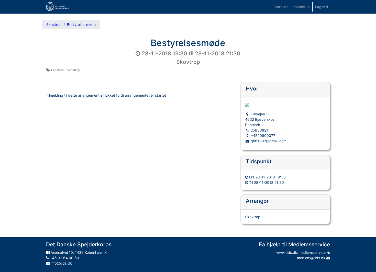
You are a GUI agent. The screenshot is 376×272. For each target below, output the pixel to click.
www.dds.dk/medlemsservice (301, 252)
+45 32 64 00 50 (64, 258)
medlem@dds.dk (311, 258)
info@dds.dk (61, 263)
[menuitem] (281, 7)
